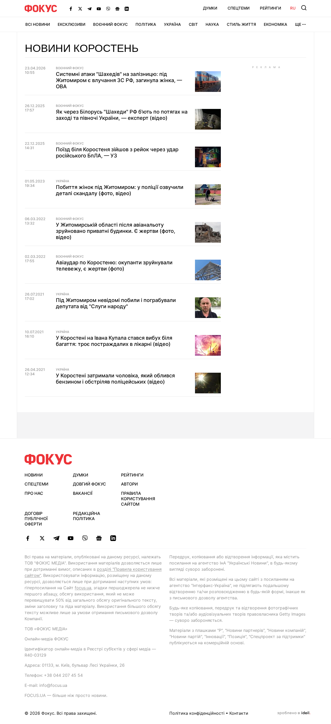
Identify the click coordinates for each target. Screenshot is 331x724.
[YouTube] (98, 8)
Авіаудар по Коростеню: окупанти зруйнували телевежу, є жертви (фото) (114, 265)
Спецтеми (239, 8)
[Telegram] (89, 8)
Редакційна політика (86, 516)
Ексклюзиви (71, 24)
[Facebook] (71, 8)
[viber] (85, 538)
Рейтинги (270, 8)
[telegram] (56, 538)
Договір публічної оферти (36, 519)
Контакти (238, 713)
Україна (172, 24)
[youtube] (70, 538)
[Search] (303, 7)
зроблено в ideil (293, 713)
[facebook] (28, 538)
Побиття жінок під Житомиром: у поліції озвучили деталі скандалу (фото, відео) (119, 190)
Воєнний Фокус (110, 24)
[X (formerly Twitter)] (80, 8)
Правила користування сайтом (138, 499)
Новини (34, 475)
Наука (212, 24)
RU (293, 8)
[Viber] (108, 8)
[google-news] (99, 538)
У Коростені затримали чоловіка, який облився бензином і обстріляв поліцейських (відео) (115, 378)
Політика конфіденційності (196, 713)
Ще (298, 24)
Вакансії (82, 493)
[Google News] (117, 8)
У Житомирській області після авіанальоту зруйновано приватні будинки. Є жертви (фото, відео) (115, 231)
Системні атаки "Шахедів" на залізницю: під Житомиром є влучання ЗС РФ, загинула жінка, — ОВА (119, 80)
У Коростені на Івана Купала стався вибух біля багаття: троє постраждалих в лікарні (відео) (114, 341)
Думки (210, 8)
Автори (129, 484)
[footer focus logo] (48, 459)
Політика (146, 24)
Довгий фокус (89, 484)
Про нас (34, 493)
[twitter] (42, 538)
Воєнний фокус (70, 68)
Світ (193, 24)
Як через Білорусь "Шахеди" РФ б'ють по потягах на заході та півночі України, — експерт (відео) (121, 115)
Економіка (275, 24)
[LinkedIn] (126, 8)
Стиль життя (241, 24)
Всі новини (37, 24)
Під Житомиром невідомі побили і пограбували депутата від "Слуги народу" (116, 303)
